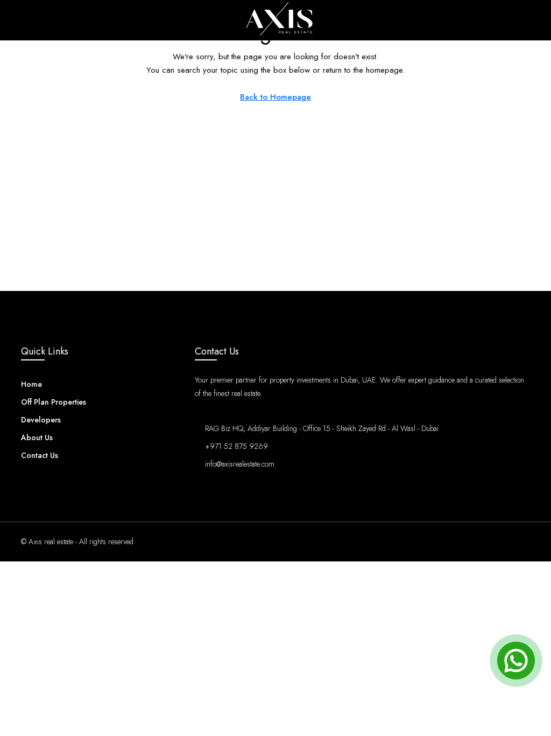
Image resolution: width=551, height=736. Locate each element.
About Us (37, 437)
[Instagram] (483, 541)
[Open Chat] (516, 660)
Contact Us (39, 455)
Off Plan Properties (53, 402)
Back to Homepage (275, 97)
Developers (41, 419)
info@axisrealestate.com (239, 464)
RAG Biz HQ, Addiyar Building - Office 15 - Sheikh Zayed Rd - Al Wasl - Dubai (330, 428)
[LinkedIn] (502, 541)
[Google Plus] (520, 541)
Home (31, 384)
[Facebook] (464, 541)
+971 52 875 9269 (236, 446)
